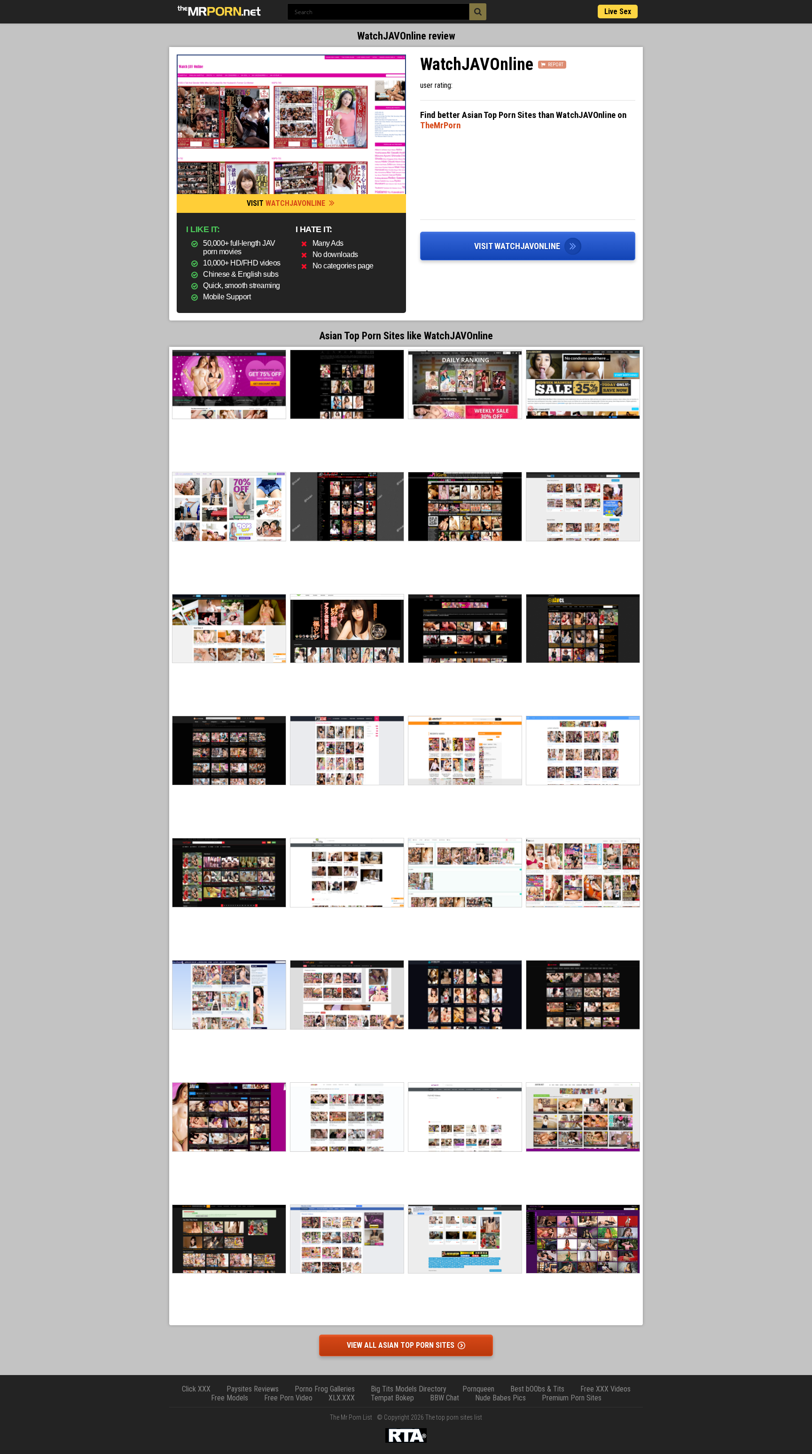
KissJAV (465, 629)
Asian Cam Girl (583, 1239)
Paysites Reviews (252, 1388)
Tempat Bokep (392, 1397)
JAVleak (347, 750)
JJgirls (465, 506)
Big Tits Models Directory (408, 1388)
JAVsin (465, 995)
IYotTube (229, 872)
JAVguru (229, 995)
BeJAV (229, 1239)
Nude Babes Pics (500, 1397)
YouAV (583, 506)
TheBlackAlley (347, 384)
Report (555, 64)
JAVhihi (229, 629)
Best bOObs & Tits (537, 1388)
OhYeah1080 (465, 1117)
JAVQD (347, 1117)
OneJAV (465, 872)
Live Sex (617, 11)
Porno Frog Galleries (325, 1388)
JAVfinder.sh (229, 750)
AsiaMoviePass (347, 506)
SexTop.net (583, 750)
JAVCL (583, 629)
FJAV (347, 629)
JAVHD (229, 384)
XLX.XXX (341, 1397)
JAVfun (583, 1117)
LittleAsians (229, 506)
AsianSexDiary (583, 384)
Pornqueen (478, 1388)
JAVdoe (583, 995)
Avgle (465, 1239)
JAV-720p (347, 872)
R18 (465, 384)
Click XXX (196, 1388)
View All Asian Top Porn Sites (401, 1345)
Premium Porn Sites (571, 1397)
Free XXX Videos (605, 1388)
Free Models (229, 1397)
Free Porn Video (288, 1397)
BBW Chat (444, 1397)
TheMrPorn (440, 125)
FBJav (347, 1239)
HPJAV (347, 995)
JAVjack (583, 872)
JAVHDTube (229, 1117)
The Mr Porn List (351, 1417)
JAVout (465, 750)
